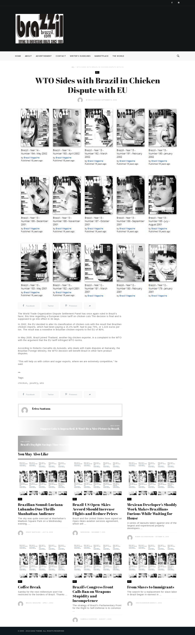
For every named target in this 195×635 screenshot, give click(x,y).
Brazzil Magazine (33, 603)
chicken (22, 383)
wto (42, 383)
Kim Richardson (143, 603)
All (73, 67)
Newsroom (85, 532)
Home (18, 56)
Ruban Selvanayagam (144, 537)
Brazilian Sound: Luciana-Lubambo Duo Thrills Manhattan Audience (41, 509)
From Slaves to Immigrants (150, 586)
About (28, 56)
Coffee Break (29, 586)
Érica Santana (94, 100)
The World (118, 56)
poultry (33, 383)
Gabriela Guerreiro (89, 619)
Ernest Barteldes (33, 532)
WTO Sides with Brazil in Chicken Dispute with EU (100, 67)
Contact (61, 56)
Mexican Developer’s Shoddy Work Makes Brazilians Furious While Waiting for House (152, 511)
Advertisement (44, 56)
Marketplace (102, 56)
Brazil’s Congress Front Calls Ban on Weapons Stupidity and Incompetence (93, 593)
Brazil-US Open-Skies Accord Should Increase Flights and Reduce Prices (95, 509)
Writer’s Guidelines (80, 56)
